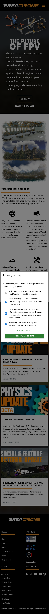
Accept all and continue (24, 336)
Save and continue (24, 331)
